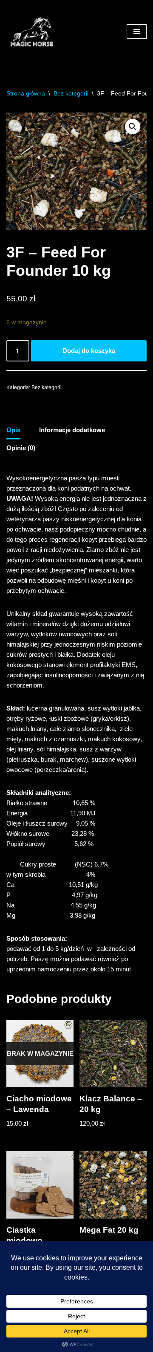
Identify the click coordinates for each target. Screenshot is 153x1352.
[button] (132, 126)
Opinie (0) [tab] (20, 447)
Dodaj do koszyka (88, 350)
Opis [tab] (13, 429)
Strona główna (25, 93)
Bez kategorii (71, 93)
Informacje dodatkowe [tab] (72, 429)
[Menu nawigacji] (137, 31)
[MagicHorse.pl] (31, 31)
